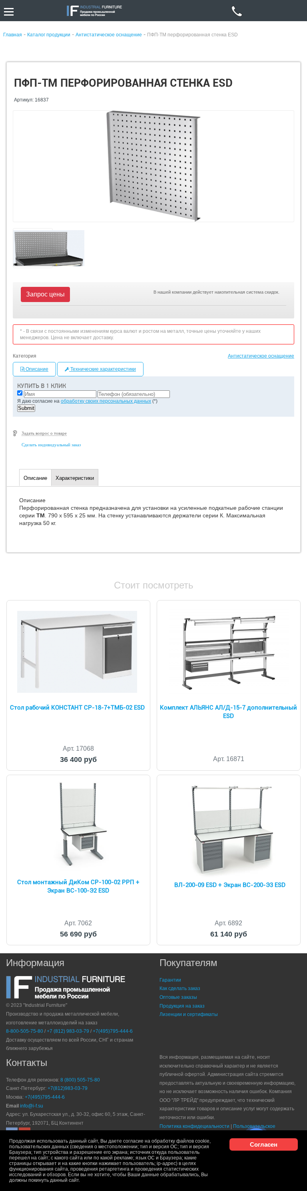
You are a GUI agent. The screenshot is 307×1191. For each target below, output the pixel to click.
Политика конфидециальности (194, 1126)
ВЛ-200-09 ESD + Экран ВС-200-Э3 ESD (229, 885)
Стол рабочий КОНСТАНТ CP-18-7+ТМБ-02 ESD (77, 707)
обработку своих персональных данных (106, 401)
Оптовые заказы (178, 997)
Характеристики (75, 478)
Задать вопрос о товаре (44, 433)
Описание (36, 369)
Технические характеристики (102, 369)
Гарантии (170, 980)
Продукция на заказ (182, 1006)
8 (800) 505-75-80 (80, 1080)
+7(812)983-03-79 (68, 1088)
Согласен (263, 1144)
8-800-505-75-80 (24, 1031)
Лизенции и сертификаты (188, 1014)
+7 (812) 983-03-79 (68, 1031)
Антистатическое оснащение (261, 356)
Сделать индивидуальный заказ (51, 444)
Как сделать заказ (179, 988)
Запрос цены (45, 294)
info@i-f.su (31, 1106)
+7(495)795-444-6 (113, 1031)
